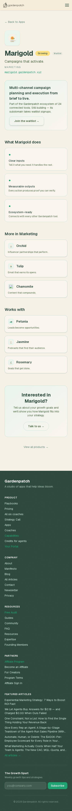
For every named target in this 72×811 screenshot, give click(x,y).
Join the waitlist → (26, 121)
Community (11, 623)
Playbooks (11, 503)
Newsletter (11, 590)
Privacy (9, 595)
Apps (8, 525)
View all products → (36, 447)
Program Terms (14, 677)
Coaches (10, 530)
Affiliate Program (14, 661)
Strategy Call (12, 519)
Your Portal (11, 546)
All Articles (11, 579)
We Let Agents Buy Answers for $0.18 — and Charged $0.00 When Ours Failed (32, 711)
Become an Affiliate (16, 667)
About (8, 563)
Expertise (10, 639)
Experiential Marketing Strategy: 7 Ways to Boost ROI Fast (35, 702)
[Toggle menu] (67, 5)
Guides (9, 618)
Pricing (9, 509)
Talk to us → (36, 426)
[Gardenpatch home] (13, 5)
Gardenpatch (17, 481)
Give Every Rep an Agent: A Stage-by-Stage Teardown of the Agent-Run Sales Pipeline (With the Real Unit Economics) (34, 729)
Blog (7, 574)
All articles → (13, 755)
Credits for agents (16, 541)
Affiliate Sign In (13, 683)
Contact (10, 585)
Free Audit (11, 612)
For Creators (12, 672)
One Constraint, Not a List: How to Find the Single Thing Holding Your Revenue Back (35, 720)
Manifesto (11, 568)
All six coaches (14, 514)
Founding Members (16, 644)
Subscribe (57, 785)
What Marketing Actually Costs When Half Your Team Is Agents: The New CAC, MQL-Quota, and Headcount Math (35, 748)
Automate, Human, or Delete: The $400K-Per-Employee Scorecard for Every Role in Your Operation (33, 739)
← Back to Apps (15, 22)
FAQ (7, 628)
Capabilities (12, 535)
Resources (11, 634)
